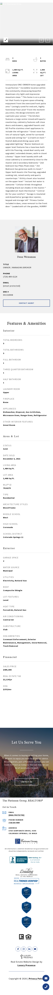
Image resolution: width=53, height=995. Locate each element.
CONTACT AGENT (26, 303)
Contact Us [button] (26, 782)
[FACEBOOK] (18, 949)
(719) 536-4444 (14, 823)
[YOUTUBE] (35, 949)
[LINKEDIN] (29, 949)
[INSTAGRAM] (23, 949)
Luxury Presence (26, 965)
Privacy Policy (36, 978)
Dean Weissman (26, 257)
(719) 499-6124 (10, 276)
